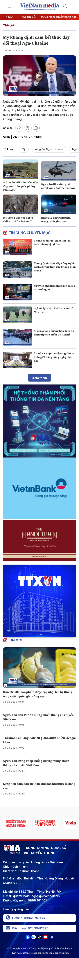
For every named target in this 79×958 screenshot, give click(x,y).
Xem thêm (39, 378)
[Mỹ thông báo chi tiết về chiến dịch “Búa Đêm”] (20, 204)
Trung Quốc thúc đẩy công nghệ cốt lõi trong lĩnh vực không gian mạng (55, 266)
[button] (38, 634)
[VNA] (28, 938)
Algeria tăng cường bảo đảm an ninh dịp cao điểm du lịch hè (54, 332)
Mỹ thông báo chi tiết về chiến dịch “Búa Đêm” (18, 219)
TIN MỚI (8, 16)
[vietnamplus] (45, 823)
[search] (69, 6)
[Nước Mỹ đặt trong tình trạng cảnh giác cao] (58, 204)
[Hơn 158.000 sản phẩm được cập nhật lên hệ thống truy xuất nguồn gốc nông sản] (39, 667)
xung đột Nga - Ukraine (49, 149)
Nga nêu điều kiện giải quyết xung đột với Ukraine (58, 186)
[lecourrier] (15, 823)
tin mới (15, 640)
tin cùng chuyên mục (30, 233)
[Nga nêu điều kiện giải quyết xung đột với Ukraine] (58, 171)
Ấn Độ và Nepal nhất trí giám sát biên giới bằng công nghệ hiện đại (55, 357)
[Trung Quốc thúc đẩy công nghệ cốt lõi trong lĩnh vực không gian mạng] (17, 269)
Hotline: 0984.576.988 (28, 918)
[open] (9, 7)
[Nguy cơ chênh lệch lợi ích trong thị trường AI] (17, 292)
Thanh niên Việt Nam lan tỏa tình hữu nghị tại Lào (52, 242)
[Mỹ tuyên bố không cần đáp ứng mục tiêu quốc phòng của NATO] (20, 169)
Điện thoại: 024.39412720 (30, 928)
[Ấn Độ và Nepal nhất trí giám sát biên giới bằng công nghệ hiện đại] (17, 360)
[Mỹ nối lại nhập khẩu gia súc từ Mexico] (17, 314)
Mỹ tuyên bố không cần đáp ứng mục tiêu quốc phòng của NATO (20, 186)
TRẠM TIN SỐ (27, 16)
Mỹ (24, 149)
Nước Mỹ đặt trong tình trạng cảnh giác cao (56, 219)
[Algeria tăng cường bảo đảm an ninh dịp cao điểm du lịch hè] (17, 337)
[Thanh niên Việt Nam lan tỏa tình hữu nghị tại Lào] (17, 247)
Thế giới (9, 25)
